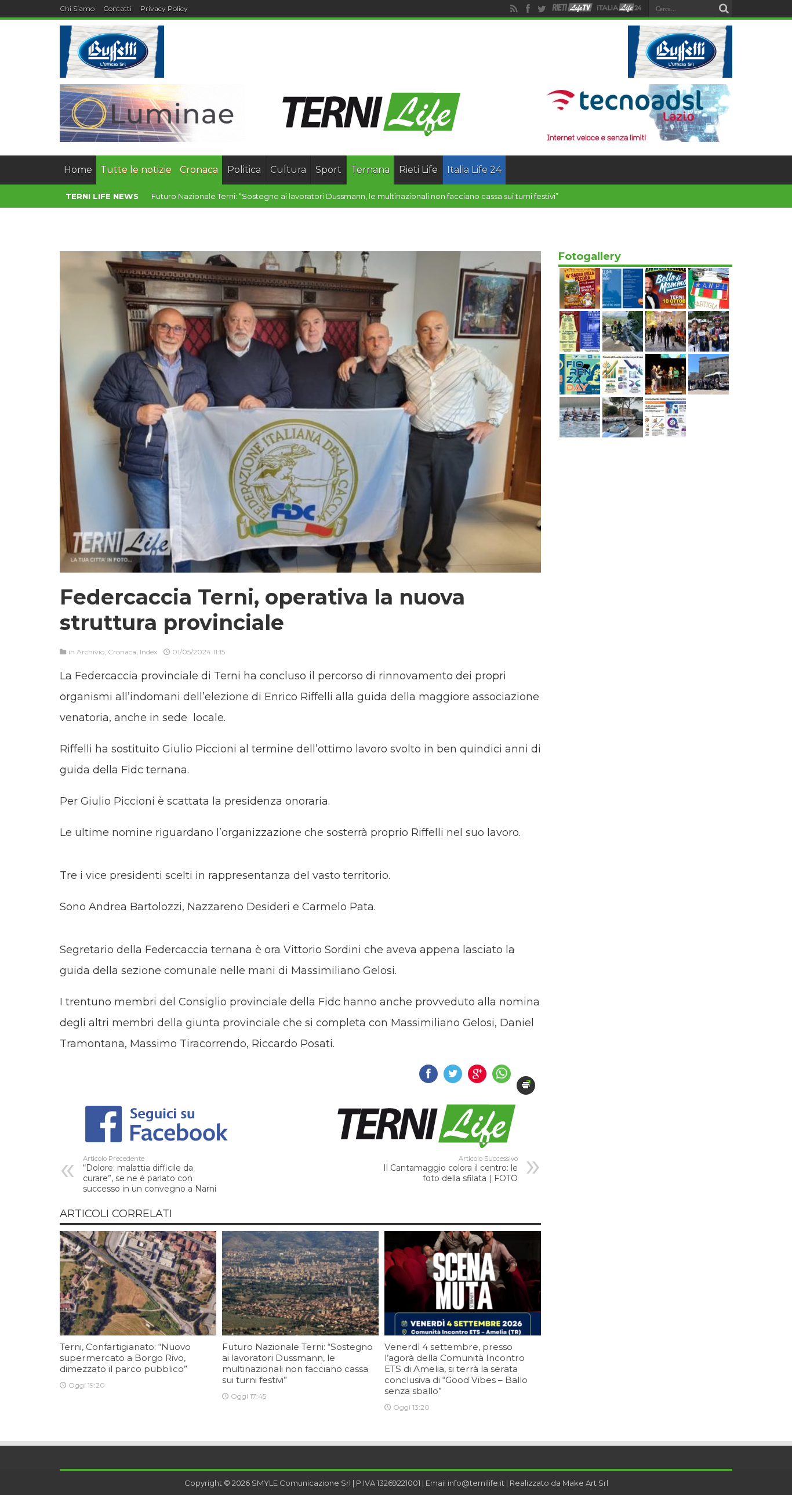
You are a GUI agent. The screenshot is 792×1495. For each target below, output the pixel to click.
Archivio (90, 651)
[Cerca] (723, 8)
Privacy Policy (164, 8)
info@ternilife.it (476, 1482)
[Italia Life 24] (619, 8)
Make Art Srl (585, 1482)
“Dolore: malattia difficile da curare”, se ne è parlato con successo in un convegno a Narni (149, 1174)
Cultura (288, 169)
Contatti (117, 8)
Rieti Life (418, 169)
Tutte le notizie (136, 169)
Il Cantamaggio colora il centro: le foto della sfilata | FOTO (450, 1168)
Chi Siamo (77, 8)
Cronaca (199, 169)
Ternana (370, 169)
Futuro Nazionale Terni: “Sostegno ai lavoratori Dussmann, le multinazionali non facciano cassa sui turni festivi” (297, 1363)
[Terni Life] (370, 133)
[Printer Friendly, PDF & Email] (526, 1085)
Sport (328, 169)
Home (78, 169)
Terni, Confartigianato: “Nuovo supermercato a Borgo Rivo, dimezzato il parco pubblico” (125, 1357)
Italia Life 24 (474, 169)
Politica (244, 169)
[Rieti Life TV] (572, 8)
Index (148, 651)
